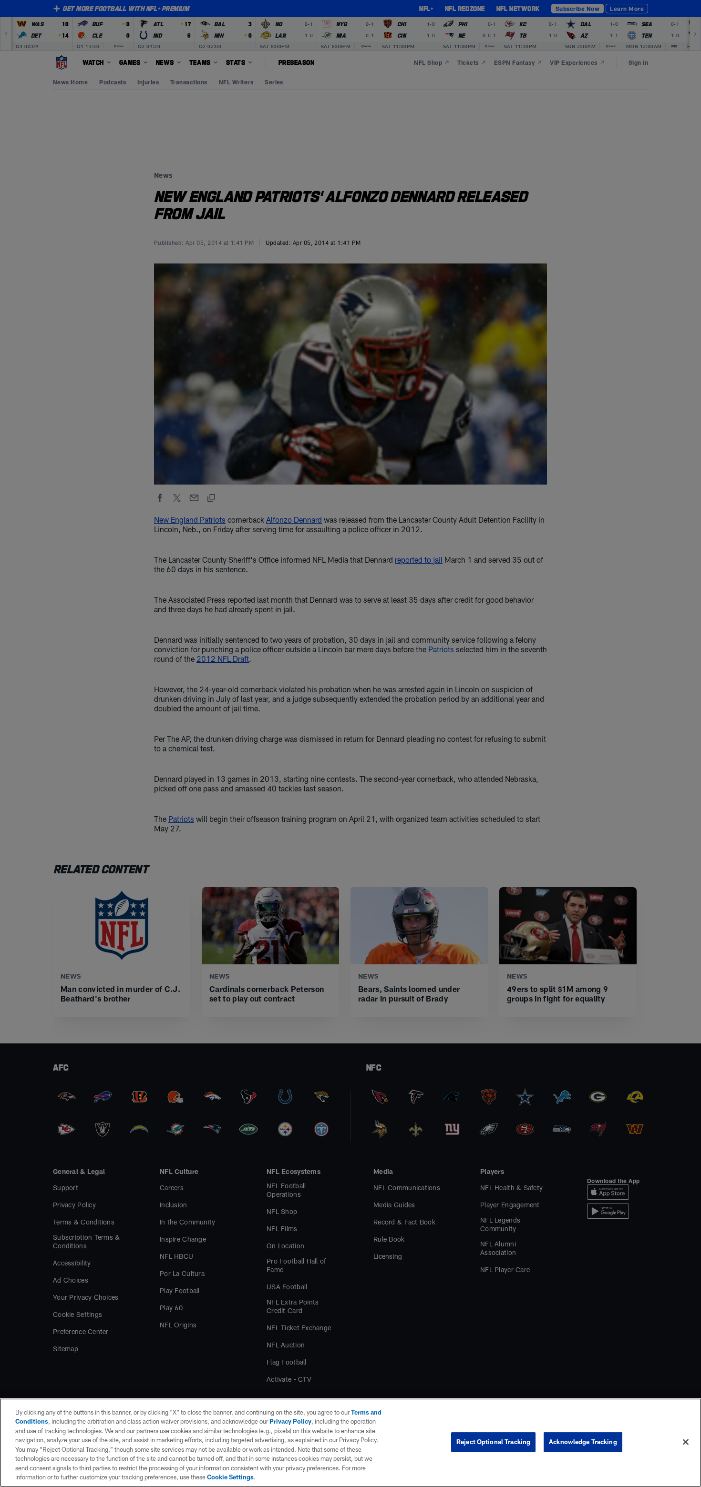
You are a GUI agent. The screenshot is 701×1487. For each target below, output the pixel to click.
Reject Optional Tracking (493, 1442)
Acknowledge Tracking (583, 1442)
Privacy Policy (290, 1421)
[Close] (685, 1441)
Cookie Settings (230, 1477)
